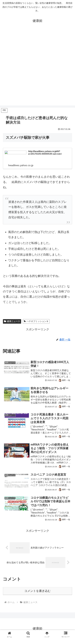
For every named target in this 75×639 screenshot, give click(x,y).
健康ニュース (13, 321)
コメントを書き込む (37, 590)
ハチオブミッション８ (37, 321)
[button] (67, 506)
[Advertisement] (37, 68)
